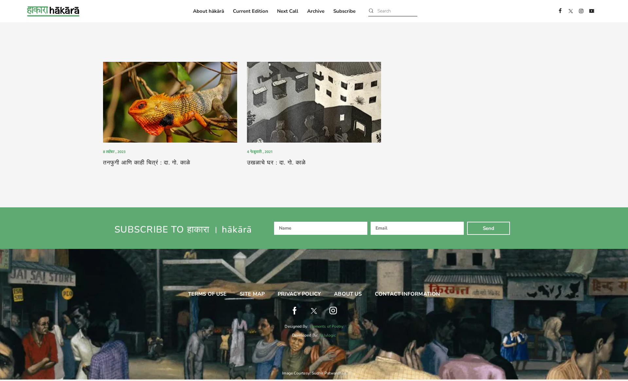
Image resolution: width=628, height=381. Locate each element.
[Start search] (371, 11)
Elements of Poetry (326, 326)
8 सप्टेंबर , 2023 (114, 151)
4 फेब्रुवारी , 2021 (259, 151)
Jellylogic (327, 335)
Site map (252, 294)
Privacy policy (299, 294)
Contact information (407, 294)
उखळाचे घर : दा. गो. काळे (276, 162)
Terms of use (207, 294)
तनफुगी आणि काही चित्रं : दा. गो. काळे (147, 162)
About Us (348, 294)
